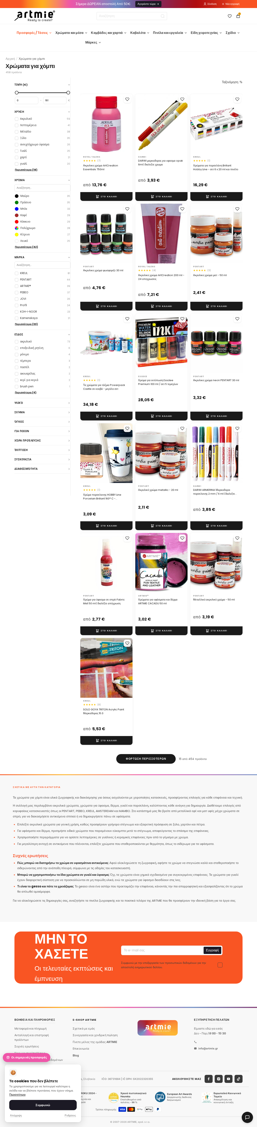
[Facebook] (209, 1079)
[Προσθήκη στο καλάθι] (106, 196)
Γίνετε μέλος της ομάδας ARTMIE (95, 1042)
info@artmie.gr (208, 1048)
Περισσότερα (17, 1095)
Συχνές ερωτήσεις (26, 1046)
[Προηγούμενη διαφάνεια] (87, 123)
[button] (232, 82)
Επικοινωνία (81, 1048)
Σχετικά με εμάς (84, 1028)
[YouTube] (228, 1079)
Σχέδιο (231, 32)
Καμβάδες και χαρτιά (107, 32)
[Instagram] (219, 1079)
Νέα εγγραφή (232, 4)
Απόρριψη (16, 1115)
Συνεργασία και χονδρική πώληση (95, 1035)
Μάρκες (91, 42)
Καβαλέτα (138, 32)
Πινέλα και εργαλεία (168, 32)
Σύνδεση (212, 4)
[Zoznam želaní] (230, 16)
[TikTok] (239, 1079)
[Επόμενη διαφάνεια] (125, 123)
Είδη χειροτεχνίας (204, 32)
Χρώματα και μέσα (69, 32)
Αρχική (10, 59)
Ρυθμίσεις (70, 1115)
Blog (76, 1055)
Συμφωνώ (43, 1105)
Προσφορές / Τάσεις (32, 32)
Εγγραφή (212, 950)
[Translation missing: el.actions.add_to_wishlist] (127, 99)
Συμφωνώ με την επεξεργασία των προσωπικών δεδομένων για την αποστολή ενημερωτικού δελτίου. (163, 965)
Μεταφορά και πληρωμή (30, 1028)
